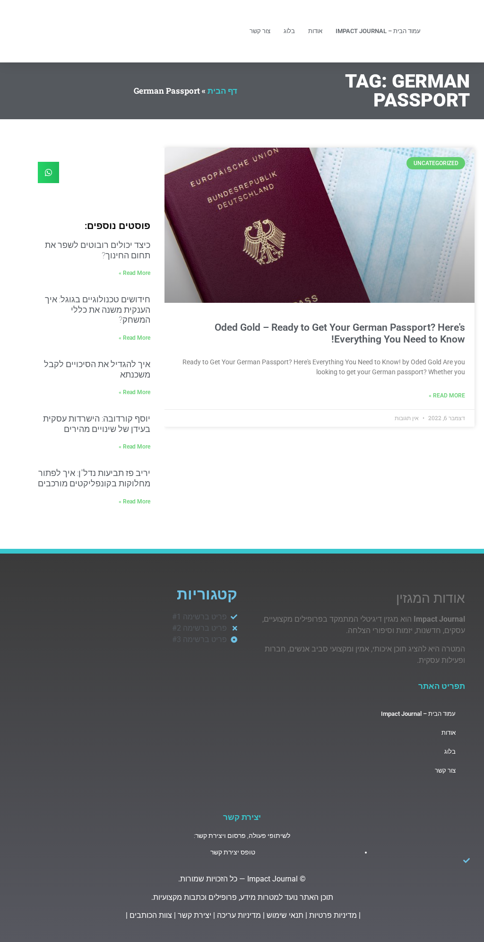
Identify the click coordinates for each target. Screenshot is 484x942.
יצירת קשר (194, 915)
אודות (315, 31)
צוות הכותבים (151, 915)
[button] (48, 172)
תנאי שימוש (285, 915)
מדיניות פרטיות (333, 915)
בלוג (289, 31)
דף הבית (222, 90)
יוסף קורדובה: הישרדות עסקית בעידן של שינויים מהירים (96, 424)
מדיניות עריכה (239, 915)
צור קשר (260, 31)
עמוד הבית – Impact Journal (378, 31)
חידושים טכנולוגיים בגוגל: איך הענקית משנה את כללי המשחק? (97, 309)
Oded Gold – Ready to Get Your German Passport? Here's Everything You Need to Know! (340, 333)
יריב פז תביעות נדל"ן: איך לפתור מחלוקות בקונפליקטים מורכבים (94, 478)
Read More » (447, 395)
